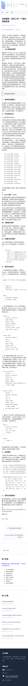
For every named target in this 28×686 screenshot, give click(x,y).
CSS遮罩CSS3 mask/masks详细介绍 (11, 629)
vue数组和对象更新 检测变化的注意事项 (11, 615)
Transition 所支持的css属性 (9, 608)
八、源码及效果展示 (9, 583)
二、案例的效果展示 (9, 571)
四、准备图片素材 (8, 575)
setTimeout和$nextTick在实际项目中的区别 (14, 536)
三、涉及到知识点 (8, 573)
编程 (8, 5)
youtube (22, 4)
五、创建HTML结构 (8, 577)
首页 (5, 5)
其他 (26, 5)
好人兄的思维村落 (3, 5)
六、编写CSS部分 (8, 579)
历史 (13, 5)
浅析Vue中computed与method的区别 (11, 622)
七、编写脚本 (7, 581)
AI (18, 4)
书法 (16, 5)
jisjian (6, 673)
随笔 (11, 5)
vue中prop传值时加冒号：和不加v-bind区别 (13, 635)
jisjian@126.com (9, 669)
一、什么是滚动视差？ (9, 569)
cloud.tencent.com (9, 29)
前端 (7, 12)
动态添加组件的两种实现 (15, 528)
